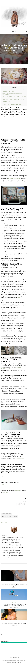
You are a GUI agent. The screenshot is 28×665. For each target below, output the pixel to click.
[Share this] (11, 55)
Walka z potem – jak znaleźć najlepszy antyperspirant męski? (14, 585)
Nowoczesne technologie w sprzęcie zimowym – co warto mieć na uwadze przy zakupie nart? (14, 604)
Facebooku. (5, 492)
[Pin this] (16, 55)
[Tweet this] (13, 55)
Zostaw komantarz (5, 522)
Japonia (11, 368)
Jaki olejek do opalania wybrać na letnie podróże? (14, 623)
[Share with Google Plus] (15, 55)
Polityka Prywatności (16, 662)
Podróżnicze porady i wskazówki (9, 516)
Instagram (17, 490)
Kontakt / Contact (14, 657)
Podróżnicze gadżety (6, 513)
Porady (14, 602)
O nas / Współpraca (7, 656)
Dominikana (4, 368)
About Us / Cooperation (20, 656)
